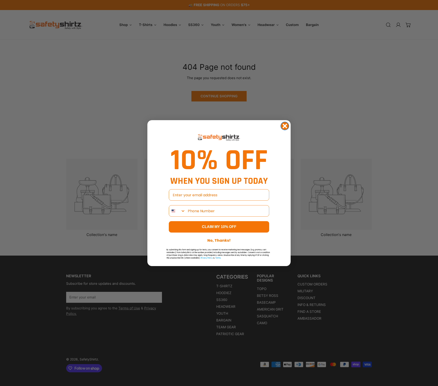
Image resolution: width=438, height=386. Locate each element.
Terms (218, 258)
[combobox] (177, 210)
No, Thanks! (219, 240)
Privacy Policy (207, 258)
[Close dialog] (285, 126)
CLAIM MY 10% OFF (219, 227)
